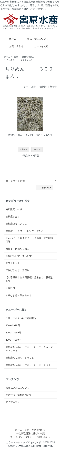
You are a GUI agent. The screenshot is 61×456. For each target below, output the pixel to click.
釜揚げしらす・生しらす (19, 256)
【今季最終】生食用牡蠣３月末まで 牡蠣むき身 (29, 279)
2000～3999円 (13, 332)
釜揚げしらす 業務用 (17, 270)
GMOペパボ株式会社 (19, 445)
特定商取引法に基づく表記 (30, 433)
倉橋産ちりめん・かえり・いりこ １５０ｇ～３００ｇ (29, 349)
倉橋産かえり (13, 216)
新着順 (53, 86)
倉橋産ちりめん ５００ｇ (20, 357)
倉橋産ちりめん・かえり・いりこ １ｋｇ (28, 364)
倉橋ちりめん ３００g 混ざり (25, 134)
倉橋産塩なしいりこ (16, 223)
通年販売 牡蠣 (14, 209)
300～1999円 (13, 325)
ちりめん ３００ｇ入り (19, 60)
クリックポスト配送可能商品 (21, 318)
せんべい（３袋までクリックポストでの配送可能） (29, 240)
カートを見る (41, 46)
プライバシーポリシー (22, 437)
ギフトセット (13, 263)
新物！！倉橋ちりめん (24, 57)
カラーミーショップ (16, 442)
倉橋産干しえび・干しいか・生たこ (25, 230)
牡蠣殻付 (11, 288)
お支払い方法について (17, 387)
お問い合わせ (16, 46)
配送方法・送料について (19, 395)
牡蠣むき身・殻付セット (19, 295)
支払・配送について (37, 38)
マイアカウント (14, 402)
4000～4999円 (13, 339)
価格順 (43, 86)
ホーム (12, 38)
